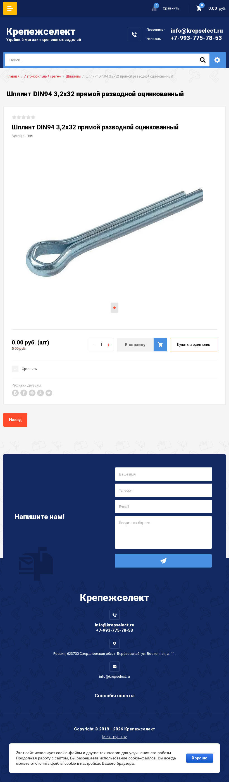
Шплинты (73, 76)
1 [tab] (114, 307)
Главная (13, 76)
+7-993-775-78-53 (196, 38)
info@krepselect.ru (197, 30)
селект (40, 31)
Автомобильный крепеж (42, 76)
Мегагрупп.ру (114, 737)
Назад (15, 419)
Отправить (163, 561)
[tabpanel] (114, 233)
